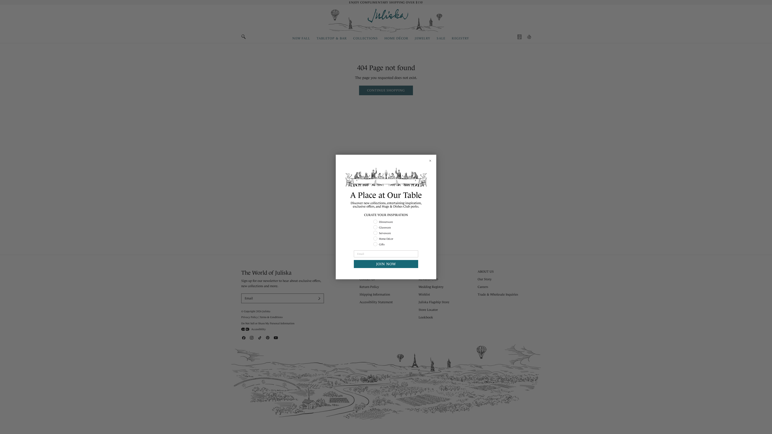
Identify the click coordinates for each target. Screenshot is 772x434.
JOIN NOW (386, 264)
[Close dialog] (430, 161)
